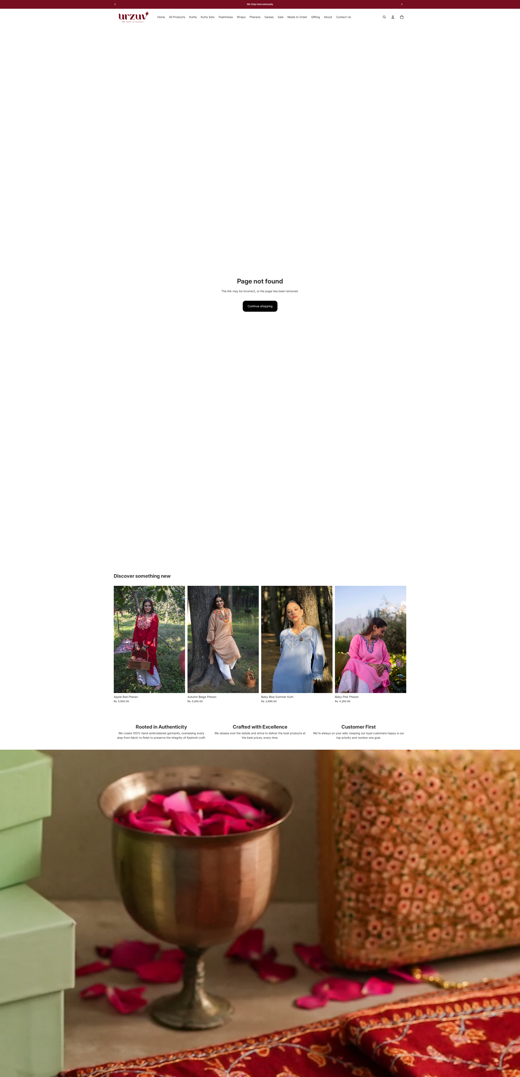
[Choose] (326, 686)
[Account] (392, 17)
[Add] (178, 686)
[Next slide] (179, 639)
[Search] (384, 17)
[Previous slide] (120, 639)
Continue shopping (260, 306)
